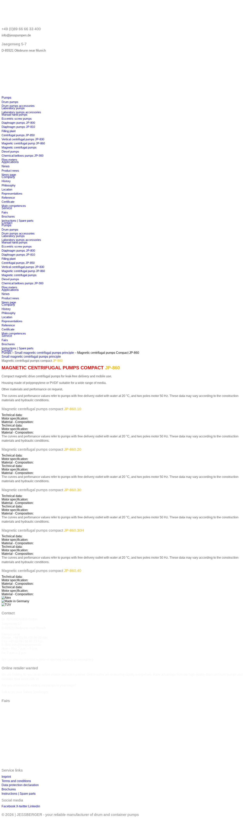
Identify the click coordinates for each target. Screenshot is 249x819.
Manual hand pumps (14, 114)
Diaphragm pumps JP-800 (18, 122)
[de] (14, 64)
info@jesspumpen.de (26, 644)
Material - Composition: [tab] (17, 422)
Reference (8, 197)
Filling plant (9, 131)
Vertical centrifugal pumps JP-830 (23, 139)
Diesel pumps (10, 151)
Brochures (8, 216)
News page (9, 174)
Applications (10, 162)
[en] (14, 77)
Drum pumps (10, 102)
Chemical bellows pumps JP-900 (22, 155)
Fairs (5, 212)
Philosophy (9, 185)
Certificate (8, 201)
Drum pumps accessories (18, 105)
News (6, 166)
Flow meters (9, 159)
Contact (7, 223)
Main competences (14, 205)
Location (7, 189)
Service (7, 208)
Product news (10, 170)
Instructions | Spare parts (17, 220)
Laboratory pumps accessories (21, 112)
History (6, 181)
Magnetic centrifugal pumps (19, 147)
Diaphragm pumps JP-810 (18, 126)
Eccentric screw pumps (17, 118)
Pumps (6, 97)
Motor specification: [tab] (15, 418)
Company (8, 177)
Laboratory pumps (13, 108)
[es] (14, 90)
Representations (12, 193)
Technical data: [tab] (12, 415)
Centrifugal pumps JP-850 (18, 135)
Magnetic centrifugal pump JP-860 (23, 143)
